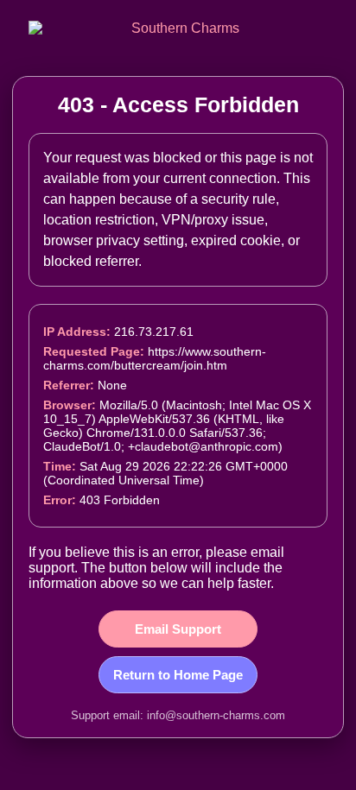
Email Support (178, 629)
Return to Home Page (178, 674)
